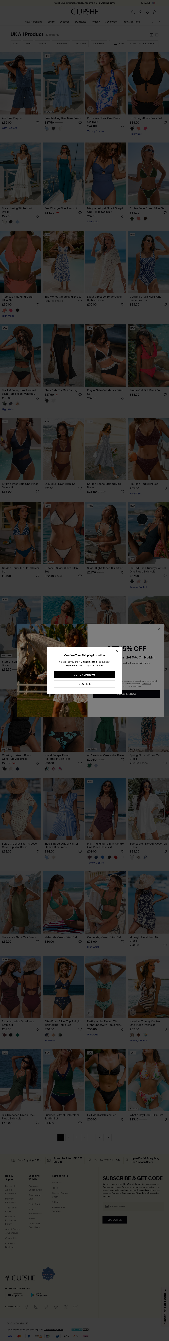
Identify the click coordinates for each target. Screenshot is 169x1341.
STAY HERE (85, 684)
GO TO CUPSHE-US (84, 674)
